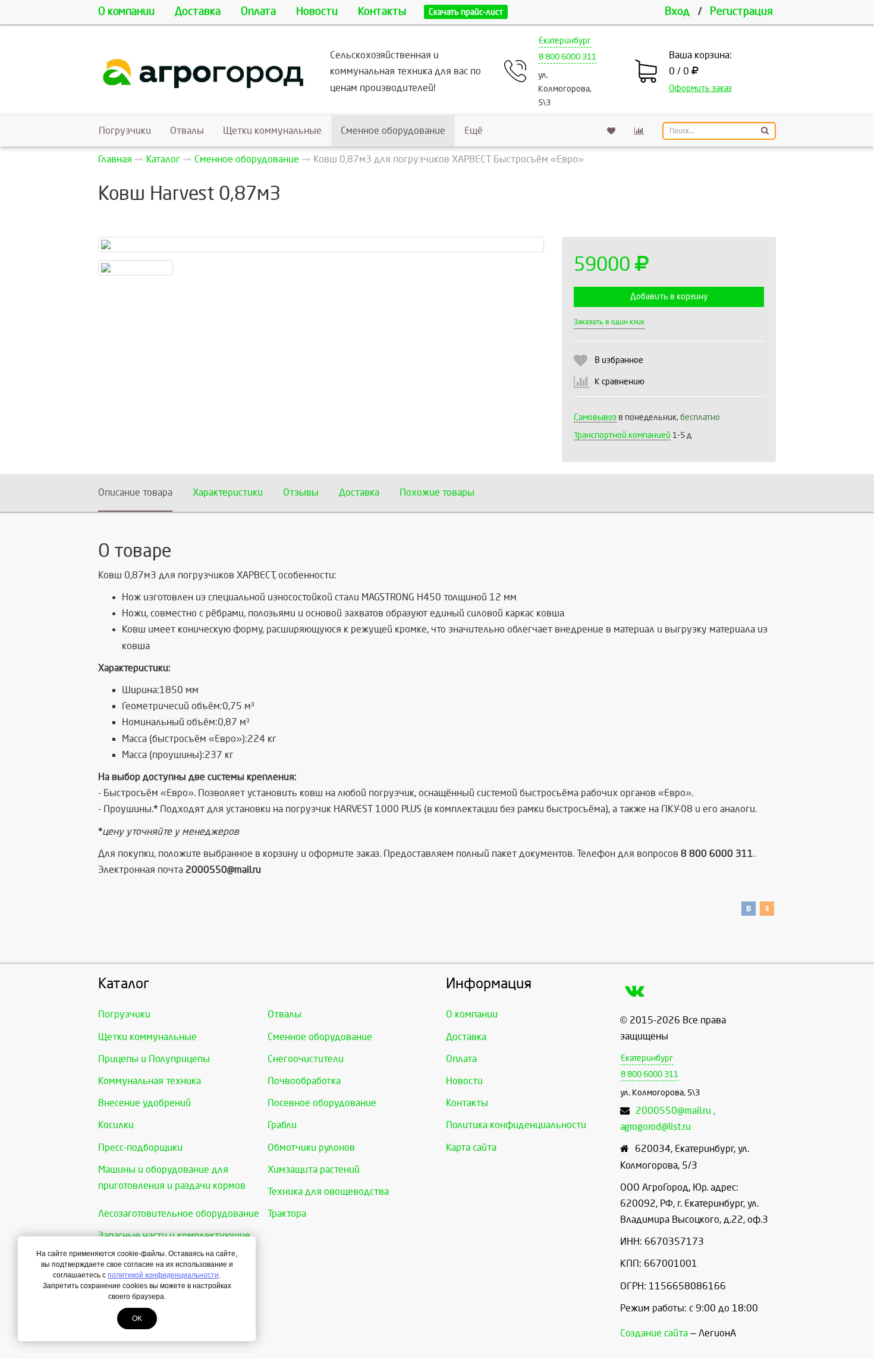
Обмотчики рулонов (311, 1147)
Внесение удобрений (144, 1103)
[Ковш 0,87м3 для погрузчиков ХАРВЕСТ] (321, 244)
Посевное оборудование (322, 1103)
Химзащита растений (314, 1169)
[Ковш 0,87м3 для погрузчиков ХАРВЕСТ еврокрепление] (135, 267)
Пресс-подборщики (140, 1147)
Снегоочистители (306, 1059)
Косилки (116, 1125)
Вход (677, 11)
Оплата (258, 11)
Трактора (287, 1213)
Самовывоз (595, 417)
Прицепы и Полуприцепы (154, 1059)
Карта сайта (471, 1147)
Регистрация (741, 11)
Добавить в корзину (669, 296)
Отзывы (301, 492)
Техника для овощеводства (328, 1191)
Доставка (198, 11)
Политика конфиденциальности (516, 1125)
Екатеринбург (565, 40)
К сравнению (620, 381)
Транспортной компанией (622, 435)
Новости (317, 11)
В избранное (619, 360)
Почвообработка (304, 1081)
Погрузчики (125, 131)
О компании (126, 11)
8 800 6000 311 (567, 56)
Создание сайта (654, 1333)
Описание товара (135, 492)
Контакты (382, 11)
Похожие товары (437, 492)
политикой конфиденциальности (163, 1275)
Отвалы (187, 131)
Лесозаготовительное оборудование (178, 1213)
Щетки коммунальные (272, 131)
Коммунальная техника (149, 1081)
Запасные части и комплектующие (174, 1235)
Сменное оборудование (393, 131)
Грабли (282, 1125)
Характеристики (228, 492)
